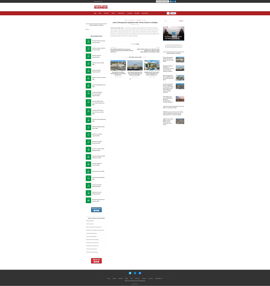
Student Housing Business (91, 233)
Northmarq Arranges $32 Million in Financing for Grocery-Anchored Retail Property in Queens (168, 68)
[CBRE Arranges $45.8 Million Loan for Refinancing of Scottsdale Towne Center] (180, 121)
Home (95, 13)
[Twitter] (171, 1)
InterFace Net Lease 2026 (98, 171)
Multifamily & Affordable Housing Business (95, 230)
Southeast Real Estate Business (92, 245)
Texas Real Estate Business (91, 248)
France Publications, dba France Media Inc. (136, 280)
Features (106, 13)
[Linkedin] (173, 1)
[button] (112, 69)
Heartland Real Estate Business (92, 239)
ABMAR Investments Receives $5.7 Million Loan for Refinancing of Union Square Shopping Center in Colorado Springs (173, 113)
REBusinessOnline (90, 220)
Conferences (121, 13)
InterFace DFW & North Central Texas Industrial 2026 (98, 112)
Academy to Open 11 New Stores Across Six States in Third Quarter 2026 (173, 107)
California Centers (90, 223)
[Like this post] (132, 44)
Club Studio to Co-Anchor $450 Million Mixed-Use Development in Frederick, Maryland (168, 99)
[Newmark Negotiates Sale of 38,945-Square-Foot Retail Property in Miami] (152, 65)
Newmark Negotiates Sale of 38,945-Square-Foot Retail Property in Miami (168, 77)
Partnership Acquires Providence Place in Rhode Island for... (118, 74)
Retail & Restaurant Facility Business (93, 227)
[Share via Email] (138, 44)
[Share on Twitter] (135, 44)
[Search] (168, 13)
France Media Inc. (158, 278)
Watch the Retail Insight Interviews (174, 46)
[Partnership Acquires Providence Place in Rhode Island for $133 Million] (118, 65)
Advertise (144, 278)
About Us (114, 278)
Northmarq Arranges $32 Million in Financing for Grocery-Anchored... (135, 74)
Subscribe (136, 13)
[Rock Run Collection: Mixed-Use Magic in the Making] (173, 34)
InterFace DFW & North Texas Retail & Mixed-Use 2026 (98, 103)
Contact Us (150, 278)
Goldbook (129, 13)
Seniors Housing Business (91, 236)
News (100, 13)
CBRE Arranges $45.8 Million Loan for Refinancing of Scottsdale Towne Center (168, 121)
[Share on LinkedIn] (136, 44)
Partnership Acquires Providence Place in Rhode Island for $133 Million (168, 59)
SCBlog (126, 278)
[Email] (175, 1)
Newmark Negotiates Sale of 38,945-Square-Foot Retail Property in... (151, 74)
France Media (145, 13)
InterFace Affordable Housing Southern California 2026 (97, 94)
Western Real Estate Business (92, 252)
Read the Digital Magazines (162, 1)
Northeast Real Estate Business (92, 242)
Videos (113, 13)
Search (181, 20)
